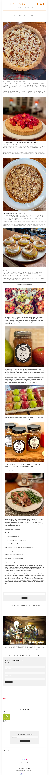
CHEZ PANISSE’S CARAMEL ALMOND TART (14, 213)
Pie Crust (40, 278)
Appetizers (7, 12)
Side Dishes (32, 12)
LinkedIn (20, 15)
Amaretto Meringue (35, 275)
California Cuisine (43, 221)
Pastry (45, 92)
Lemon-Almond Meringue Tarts (39, 92)
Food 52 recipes (30, 91)
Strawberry (37, 153)
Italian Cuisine (11, 92)
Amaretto (31, 275)
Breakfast (19, 12)
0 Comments (27, 279)
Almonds (24, 221)
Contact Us (24, 765)
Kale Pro (29, 768)
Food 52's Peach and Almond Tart (36, 224)
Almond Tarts (20, 221)
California (38, 221)
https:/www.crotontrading (11, 586)
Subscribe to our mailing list (25, 734)
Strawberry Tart (14, 154)
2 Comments (32, 154)
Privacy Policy (24, 762)
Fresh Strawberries (34, 152)
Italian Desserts (16, 92)
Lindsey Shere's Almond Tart (7, 225)
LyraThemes (30, 770)
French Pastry (29, 152)
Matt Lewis (24, 278)
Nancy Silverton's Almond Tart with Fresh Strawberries (16, 153)
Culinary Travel (40, 12)
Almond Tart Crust (16, 221)
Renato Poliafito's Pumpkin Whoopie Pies (11, 279)
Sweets (29, 225)
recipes (8, 718)
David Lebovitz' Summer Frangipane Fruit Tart (9, 224)
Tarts (22, 154)
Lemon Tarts (7, 278)
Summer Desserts (18, 154)
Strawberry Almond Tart (8, 154)
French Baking (21, 152)
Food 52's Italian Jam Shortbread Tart (38, 91)
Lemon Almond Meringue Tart (30, 92)
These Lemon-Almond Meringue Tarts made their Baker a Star (22, 269)
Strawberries (34, 153)
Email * (7, 662)
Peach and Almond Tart (16, 225)
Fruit (37, 152)
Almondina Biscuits (27, 275)
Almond (12, 221)
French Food (25, 152)
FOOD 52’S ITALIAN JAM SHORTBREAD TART (15, 82)
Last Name (8, 675)
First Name (8, 668)
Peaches (21, 225)
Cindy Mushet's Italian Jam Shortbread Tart (9, 91)
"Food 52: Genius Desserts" (7, 221)
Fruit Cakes (40, 152)
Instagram (26, 15)
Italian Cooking (7, 92)
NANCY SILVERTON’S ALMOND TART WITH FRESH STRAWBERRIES (21, 142)
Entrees (25, 12)
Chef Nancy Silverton (13, 152)
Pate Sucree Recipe (29, 153)
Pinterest (31, 15)
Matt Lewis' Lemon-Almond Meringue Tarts (33, 278)
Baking (13, 12)
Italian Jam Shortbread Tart (22, 92)
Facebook (14, 15)
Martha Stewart (21, 278)
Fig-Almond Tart (21, 224)
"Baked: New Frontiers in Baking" (7, 275)
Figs (24, 224)
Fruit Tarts (7, 153)
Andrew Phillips (27, 221)
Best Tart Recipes (7, 152)
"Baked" (13, 275)
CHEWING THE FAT (24, 4)
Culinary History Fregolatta (19, 91)
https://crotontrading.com (10, 470)
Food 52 (27, 91)
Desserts (24, 91)
